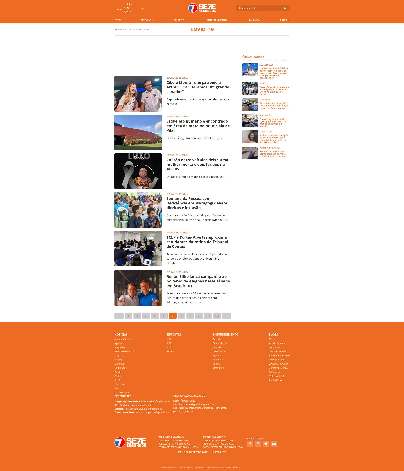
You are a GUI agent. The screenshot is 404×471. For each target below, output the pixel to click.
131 (208, 315)
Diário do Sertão (277, 351)
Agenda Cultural (123, 339)
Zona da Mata (121, 392)
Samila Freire (275, 380)
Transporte (120, 384)
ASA (169, 339)
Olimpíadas (120, 367)
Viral (116, 388)
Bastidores (274, 347)
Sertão (117, 380)
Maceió (118, 359)
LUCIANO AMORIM (278, 363)
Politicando (274, 371)
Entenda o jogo (276, 359)
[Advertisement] (172, 61)
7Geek (272, 339)
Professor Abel (276, 376)
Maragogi (119, 363)
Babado (217, 339)
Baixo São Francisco (124, 351)
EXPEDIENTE (122, 396)
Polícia (117, 371)
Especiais (254, 19)
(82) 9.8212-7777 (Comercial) (174, 443)
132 (217, 315)
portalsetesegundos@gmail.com (179, 447)
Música (216, 355)
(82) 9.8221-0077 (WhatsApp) (218, 440)
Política (118, 376)
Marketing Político (278, 367)
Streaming (218, 367)
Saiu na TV (218, 359)
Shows (216, 363)
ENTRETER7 (219, 351)
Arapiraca (119, 347)
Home (117, 19)
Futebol (171, 351)
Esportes (178, 19)
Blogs (283, 19)
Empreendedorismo (279, 355)
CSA (169, 347)
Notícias (146, 19)
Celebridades (220, 343)
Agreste (118, 343)
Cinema (217, 347)
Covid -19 (119, 355)
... (146, 315)
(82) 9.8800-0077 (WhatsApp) (174, 440)
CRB (169, 343)
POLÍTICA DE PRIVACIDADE (193, 451)
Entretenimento (217, 19)
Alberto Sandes (277, 343)
